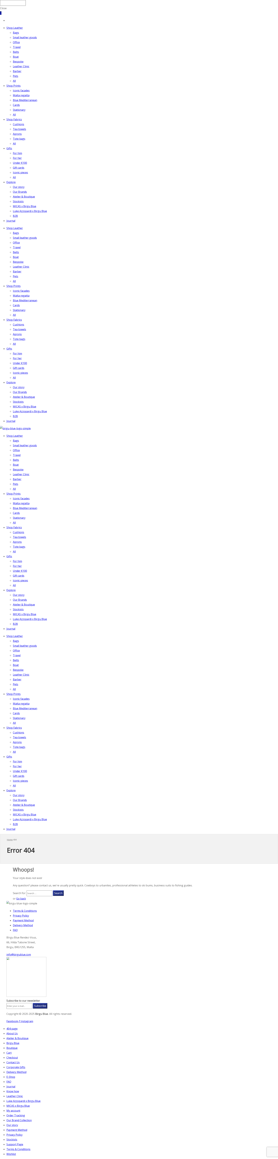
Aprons (17, 134)
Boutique (12, 1048)
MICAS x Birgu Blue (24, 206)
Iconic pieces (20, 172)
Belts (16, 52)
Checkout (12, 1057)
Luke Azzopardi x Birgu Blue (30, 211)
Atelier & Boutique (24, 196)
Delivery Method (23, 925)
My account (13, 1110)
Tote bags (19, 138)
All (14, 81)
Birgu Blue (12, 1043)
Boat (16, 57)
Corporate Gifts (15, 1067)
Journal (10, 220)
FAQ (15, 930)
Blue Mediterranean (25, 100)
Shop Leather (14, 28)
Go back (21, 898)
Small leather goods (25, 37)
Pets (15, 76)
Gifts (9, 148)
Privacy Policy (21, 915)
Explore (11, 182)
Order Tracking (15, 1115)
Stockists (18, 201)
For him (17, 153)
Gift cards (18, 167)
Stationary (19, 110)
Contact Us (13, 1062)
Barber (17, 71)
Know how (12, 1091)
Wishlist (11, 1154)
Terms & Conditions (25, 911)
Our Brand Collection (19, 1120)
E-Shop (10, 1077)
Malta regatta (21, 95)
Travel (17, 47)
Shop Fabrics (14, 119)
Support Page (14, 1144)
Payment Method (23, 920)
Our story (18, 187)
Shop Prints (13, 85)
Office (16, 42)
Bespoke (18, 61)
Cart (9, 1053)
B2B (15, 216)
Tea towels (19, 129)
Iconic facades (21, 90)
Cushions (18, 124)
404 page (12, 1028)
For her (17, 158)
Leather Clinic (21, 66)
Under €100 (20, 163)
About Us (12, 1033)
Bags (16, 32)
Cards (16, 105)
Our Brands (20, 192)
